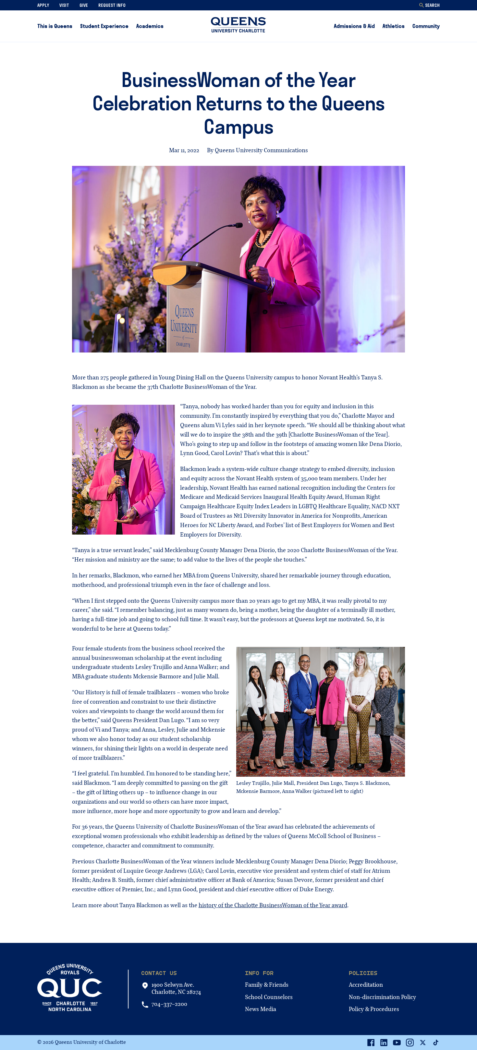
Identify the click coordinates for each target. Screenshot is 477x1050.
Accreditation (366, 985)
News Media (260, 1009)
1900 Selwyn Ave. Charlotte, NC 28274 (176, 988)
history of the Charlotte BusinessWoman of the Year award (273, 905)
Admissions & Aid (354, 26)
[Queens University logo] (238, 26)
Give (84, 5)
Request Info (112, 5)
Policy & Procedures (374, 1009)
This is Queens (54, 26)
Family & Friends (266, 985)
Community (426, 26)
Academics (150, 26)
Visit (64, 5)
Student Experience (104, 26)
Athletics (394, 26)
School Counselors (269, 997)
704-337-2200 (169, 1004)
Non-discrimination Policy (382, 997)
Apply (43, 5)
